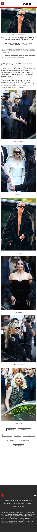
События (28, 503)
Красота (7, 503)
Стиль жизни (15, 503)
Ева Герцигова (32, 55)
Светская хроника (13, 57)
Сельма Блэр (21, 57)
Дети (30, 500)
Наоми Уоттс (5, 57)
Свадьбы (25, 500)
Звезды (6, 500)
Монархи (13, 500)
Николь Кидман (14, 55)
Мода (26, 55)
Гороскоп (16, 507)
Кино (22, 503)
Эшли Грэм (21, 55)
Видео (22, 507)
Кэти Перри (7, 55)
